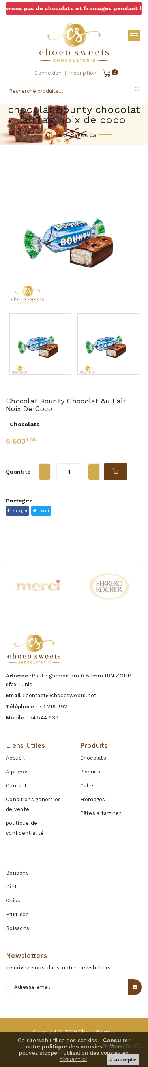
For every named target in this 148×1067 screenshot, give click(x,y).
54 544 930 (44, 718)
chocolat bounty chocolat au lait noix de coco (66, 405)
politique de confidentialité (25, 828)
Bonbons (17, 873)
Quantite (18, 472)
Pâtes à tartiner (100, 813)
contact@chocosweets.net (61, 695)
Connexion (48, 73)
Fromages (92, 799)
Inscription (83, 73)
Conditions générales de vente (33, 804)
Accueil (15, 758)
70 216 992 (53, 706)
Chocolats (93, 758)
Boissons (17, 928)
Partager (19, 510)
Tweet (42, 510)
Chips (13, 900)
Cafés (87, 785)
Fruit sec (17, 914)
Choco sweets (97, 1032)
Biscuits (90, 772)
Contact (16, 785)
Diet (11, 887)
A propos (17, 772)
